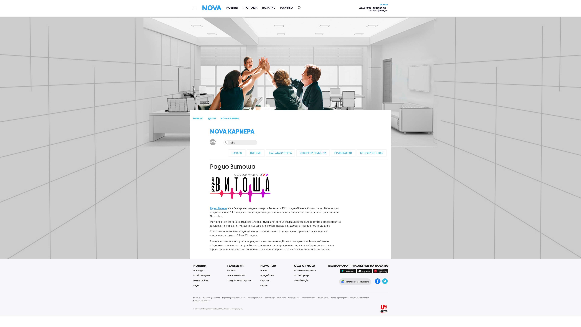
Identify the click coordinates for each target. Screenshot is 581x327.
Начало (237, 153)
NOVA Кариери (302, 275)
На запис (269, 7)
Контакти (281, 298)
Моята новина (201, 280)
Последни (198, 270)
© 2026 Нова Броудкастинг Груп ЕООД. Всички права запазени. (218, 309)
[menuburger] (195, 7)
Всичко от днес (202, 275)
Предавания (267, 275)
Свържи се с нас (371, 153)
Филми (264, 285)
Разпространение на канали (233, 298)
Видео (196, 285)
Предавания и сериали (239, 280)
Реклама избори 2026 (211, 298)
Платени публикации (201, 301)
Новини (232, 7)
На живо (286, 7)
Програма (250, 7)
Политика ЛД (323, 298)
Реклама (196, 298)
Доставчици (270, 298)
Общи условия (293, 298)
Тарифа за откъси (255, 298)
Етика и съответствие (359, 298)
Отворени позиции (313, 153)
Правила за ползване (339, 298)
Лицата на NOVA (236, 275)
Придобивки (343, 153)
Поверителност (308, 298)
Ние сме (255, 153)
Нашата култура (280, 153)
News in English (301, 280)
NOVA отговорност (305, 270)
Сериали (265, 280)
